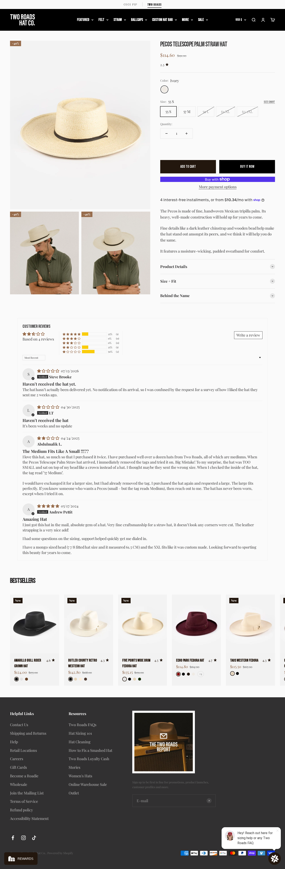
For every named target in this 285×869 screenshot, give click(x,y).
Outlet (74, 792)
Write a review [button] (248, 335)
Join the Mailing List (27, 792)
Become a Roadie (24, 775)
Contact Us (19, 724)
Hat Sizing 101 (80, 733)
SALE (201, 19)
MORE (185, 19)
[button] (72, 334)
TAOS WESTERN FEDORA (244, 660)
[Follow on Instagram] (23, 838)
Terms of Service (24, 801)
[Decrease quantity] (166, 133)
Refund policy (21, 809)
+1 (200, 674)
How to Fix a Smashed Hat (90, 750)
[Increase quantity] (186, 133)
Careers (16, 758)
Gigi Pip (130, 4)
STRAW (117, 19)
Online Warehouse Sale (88, 784)
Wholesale (18, 784)
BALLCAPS (137, 19)
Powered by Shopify (60, 853)
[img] (48, 370)
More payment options (218, 186)
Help (14, 741)
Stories (74, 767)
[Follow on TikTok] (34, 838)
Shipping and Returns (28, 733)
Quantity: (166, 124)
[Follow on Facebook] (13, 838)
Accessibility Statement (29, 818)
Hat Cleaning (80, 741)
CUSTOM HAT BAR (162, 19)
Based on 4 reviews (38, 339)
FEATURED (83, 19)
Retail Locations (23, 750)
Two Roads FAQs (82, 724)
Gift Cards (18, 767)
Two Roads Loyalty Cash (89, 758)
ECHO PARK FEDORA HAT (190, 660)
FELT (101, 19)
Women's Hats (80, 775)
